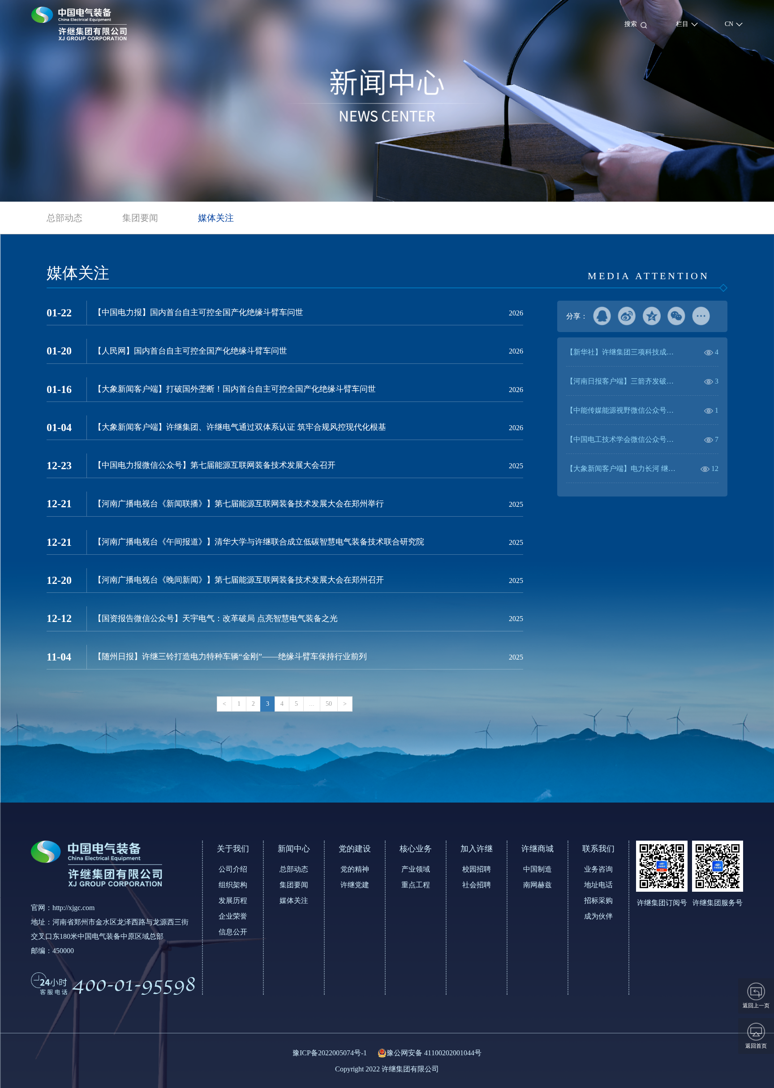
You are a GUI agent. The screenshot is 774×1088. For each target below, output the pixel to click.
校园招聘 (476, 869)
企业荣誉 (233, 916)
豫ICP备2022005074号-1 (329, 1053)
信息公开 (233, 932)
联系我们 (598, 848)
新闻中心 (294, 848)
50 (329, 703)
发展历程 (233, 900)
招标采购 (598, 900)
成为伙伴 (598, 916)
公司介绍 (233, 869)
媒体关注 (294, 900)
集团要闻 (294, 885)
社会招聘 (476, 885)
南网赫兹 (537, 885)
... (311, 703)
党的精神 (354, 869)
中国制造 (537, 869)
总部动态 (294, 869)
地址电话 (598, 885)
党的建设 (355, 848)
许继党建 (354, 885)
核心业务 (416, 848)
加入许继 (476, 848)
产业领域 (415, 869)
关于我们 (233, 848)
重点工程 (415, 885)
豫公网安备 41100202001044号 (434, 1053)
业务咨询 (598, 869)
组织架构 (233, 885)
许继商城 (537, 848)
